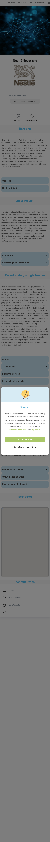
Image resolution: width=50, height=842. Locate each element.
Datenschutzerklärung (18, 430)
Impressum (36, 430)
